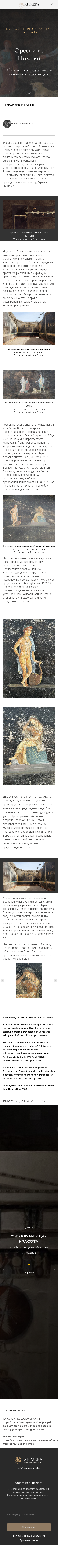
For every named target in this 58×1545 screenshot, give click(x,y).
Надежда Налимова (22, 1117)
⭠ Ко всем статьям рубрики (18, 1098)
